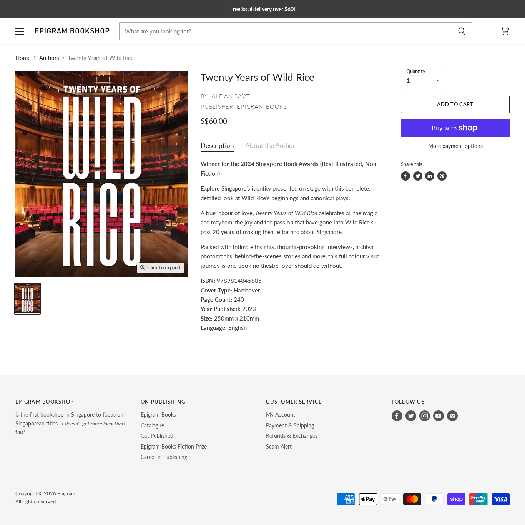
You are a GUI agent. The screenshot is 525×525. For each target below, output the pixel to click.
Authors (49, 58)
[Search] (462, 31)
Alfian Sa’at (230, 96)
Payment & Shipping (290, 425)
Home (23, 58)
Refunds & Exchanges (291, 435)
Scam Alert (279, 446)
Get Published (157, 435)
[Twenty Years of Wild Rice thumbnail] (27, 299)
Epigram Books (262, 106)
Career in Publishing (164, 457)
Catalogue (152, 425)
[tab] (217, 147)
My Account (280, 414)
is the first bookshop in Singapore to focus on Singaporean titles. (70, 423)
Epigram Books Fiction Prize (174, 446)
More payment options (455, 146)
